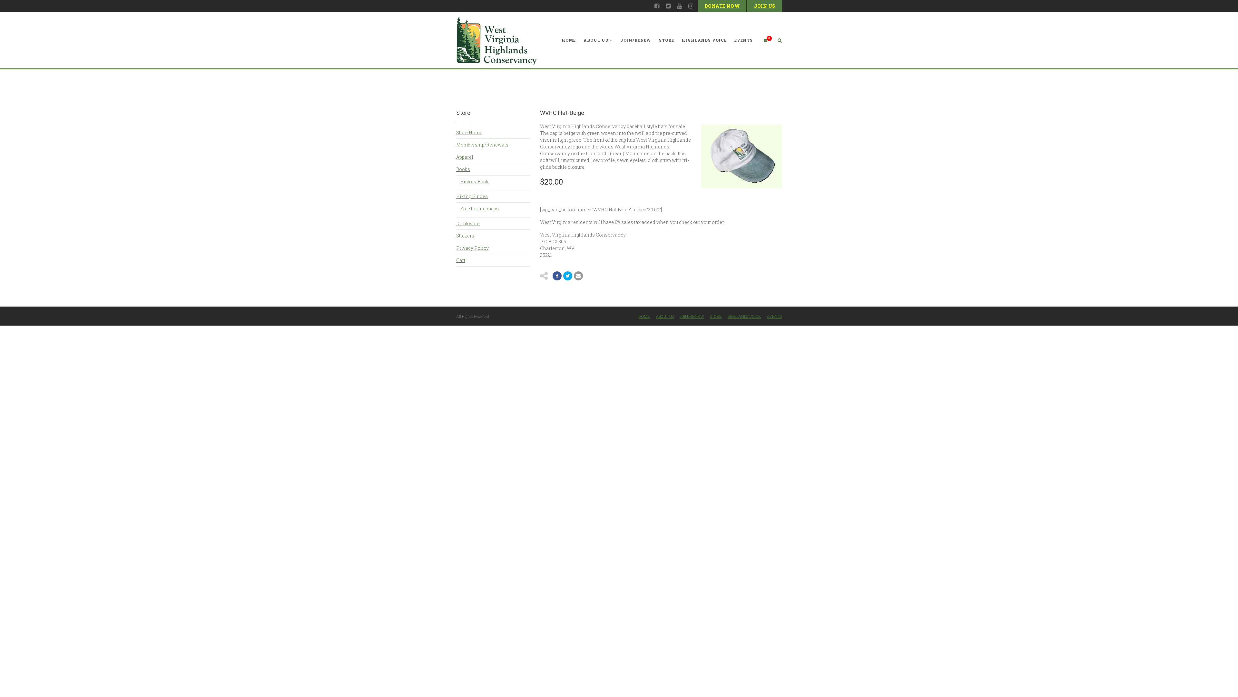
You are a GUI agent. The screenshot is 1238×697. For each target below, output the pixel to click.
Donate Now (722, 6)
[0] (762, 40)
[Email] (578, 275)
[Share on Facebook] (557, 275)
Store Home (469, 132)
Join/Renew (635, 40)
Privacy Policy (472, 248)
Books (463, 169)
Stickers (465, 236)
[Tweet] (567, 275)
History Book (474, 181)
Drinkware (468, 223)
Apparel (464, 157)
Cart (460, 260)
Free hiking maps (479, 209)
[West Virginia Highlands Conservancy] (496, 40)
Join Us (764, 6)
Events (743, 40)
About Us (596, 40)
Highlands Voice (704, 40)
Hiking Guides (472, 196)
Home (569, 40)
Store (666, 40)
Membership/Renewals (482, 145)
